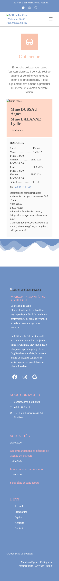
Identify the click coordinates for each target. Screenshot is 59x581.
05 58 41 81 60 (23, 187)
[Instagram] (29, 8)
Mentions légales (29, 562)
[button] (51, 19)
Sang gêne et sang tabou (24, 482)
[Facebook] (23, 8)
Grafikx (48, 565)
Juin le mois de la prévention (27, 469)
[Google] (35, 8)
